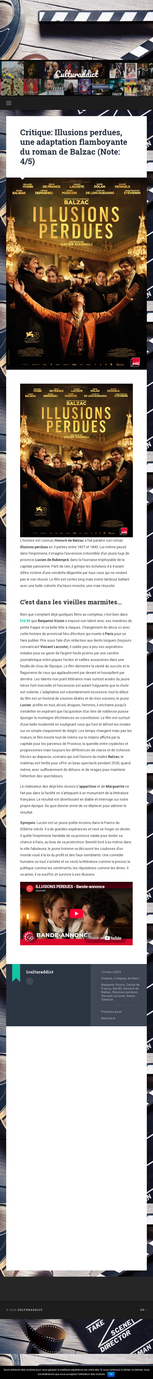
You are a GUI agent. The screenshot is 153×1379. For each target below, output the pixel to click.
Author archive (29, 981)
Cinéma (106, 978)
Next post (108, 1018)
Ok (111, 1374)
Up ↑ (143, 1309)
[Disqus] (76, 1080)
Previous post (111, 1012)
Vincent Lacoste (113, 996)
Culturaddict (76, 74)
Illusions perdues (124, 992)
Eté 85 (25, 621)
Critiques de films (126, 978)
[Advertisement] (76, 30)
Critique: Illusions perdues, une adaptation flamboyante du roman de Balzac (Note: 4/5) (73, 147)
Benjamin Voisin (113, 985)
